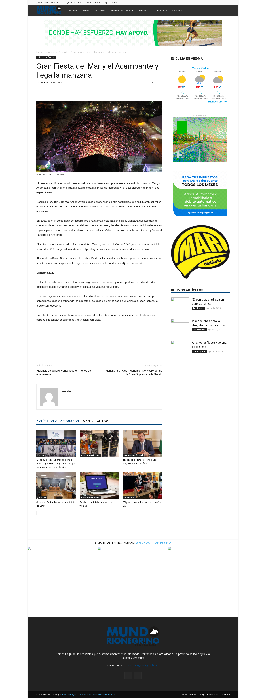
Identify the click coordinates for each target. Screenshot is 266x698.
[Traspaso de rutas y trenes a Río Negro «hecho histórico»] (142, 443)
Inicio (39, 52)
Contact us (115, 2)
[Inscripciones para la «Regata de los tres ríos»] (180, 328)
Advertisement (93, 2)
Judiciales (41, 497)
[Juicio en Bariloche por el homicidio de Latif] (56, 485)
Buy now (225, 694)
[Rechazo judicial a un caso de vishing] (99, 485)
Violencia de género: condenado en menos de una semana (63, 372)
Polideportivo (199, 329)
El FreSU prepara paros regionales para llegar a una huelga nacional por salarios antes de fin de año (56, 463)
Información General (121, 10)
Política (86, 10)
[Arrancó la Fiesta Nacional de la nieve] (180, 350)
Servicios (177, 10)
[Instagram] (221, 2)
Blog (105, 2)
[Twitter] (227, 2)
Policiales (100, 10)
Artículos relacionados (57, 421)
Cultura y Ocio (159, 10)
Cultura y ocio (199, 351)
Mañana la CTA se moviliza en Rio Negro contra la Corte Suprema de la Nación (134, 372)
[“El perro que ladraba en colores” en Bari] (142, 485)
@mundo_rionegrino (153, 542)
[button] (225, 10)
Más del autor (95, 421)
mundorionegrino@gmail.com (141, 665)
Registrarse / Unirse (73, 2)
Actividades (129, 497)
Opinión (142, 10)
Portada (72, 10)
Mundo (44, 82)
